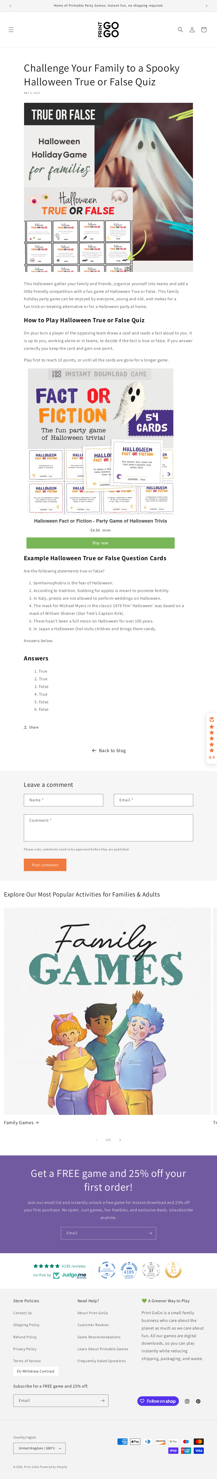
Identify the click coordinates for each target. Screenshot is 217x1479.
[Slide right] (120, 1140)
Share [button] (34, 727)
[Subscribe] (150, 1233)
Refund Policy (25, 1337)
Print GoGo (31, 1467)
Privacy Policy (24, 1348)
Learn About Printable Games (103, 1348)
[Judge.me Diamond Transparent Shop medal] (106, 1270)
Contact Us (22, 1312)
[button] (11, 30)
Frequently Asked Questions (102, 1360)
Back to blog (112, 750)
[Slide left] (97, 1140)
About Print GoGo (93, 1312)
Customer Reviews (93, 1324)
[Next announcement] (207, 6)
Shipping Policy (26, 1324)
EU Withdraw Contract (36, 1371)
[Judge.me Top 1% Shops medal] (173, 1270)
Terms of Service (27, 1360)
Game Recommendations (99, 1337)
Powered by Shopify (53, 1467)
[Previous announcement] (10, 6)
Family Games (18, 1122)
